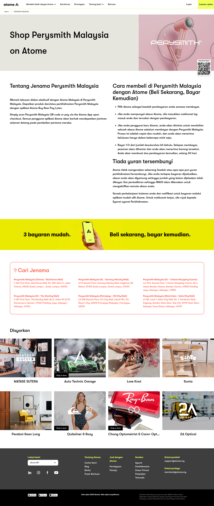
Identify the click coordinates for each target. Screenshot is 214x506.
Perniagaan (79, 4)
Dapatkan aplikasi (206, 4)
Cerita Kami (91, 463)
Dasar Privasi (142, 470)
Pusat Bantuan (92, 474)
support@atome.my (174, 461)
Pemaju (113, 470)
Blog (87, 466)
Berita (88, 470)
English (189, 4)
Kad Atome (65, 4)
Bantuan (112, 4)
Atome (6, 11)
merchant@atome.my (175, 472)
